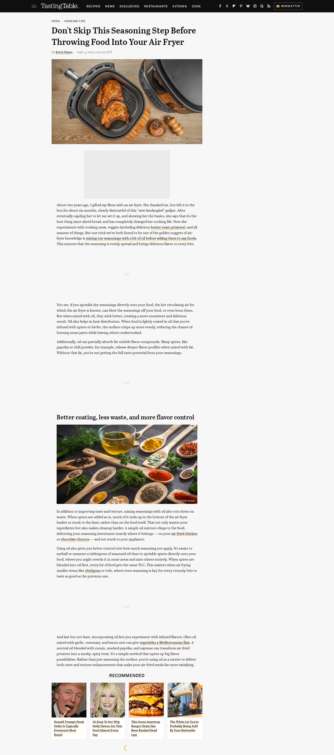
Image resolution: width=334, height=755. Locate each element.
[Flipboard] (234, 6)
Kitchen (180, 6)
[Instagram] (255, 6)
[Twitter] (227, 6)
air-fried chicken (184, 533)
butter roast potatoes (167, 227)
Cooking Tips (74, 21)
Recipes (93, 6)
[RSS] (269, 6)
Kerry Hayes (64, 52)
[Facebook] (220, 6)
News (110, 6)
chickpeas (93, 570)
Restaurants (156, 6)
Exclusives (129, 6)
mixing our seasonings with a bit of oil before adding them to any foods (141, 238)
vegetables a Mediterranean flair (165, 642)
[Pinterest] (241, 6)
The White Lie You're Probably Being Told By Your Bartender (184, 726)
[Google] (262, 6)
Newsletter (290, 6)
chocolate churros (75, 539)
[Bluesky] (248, 6)
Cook (196, 6)
